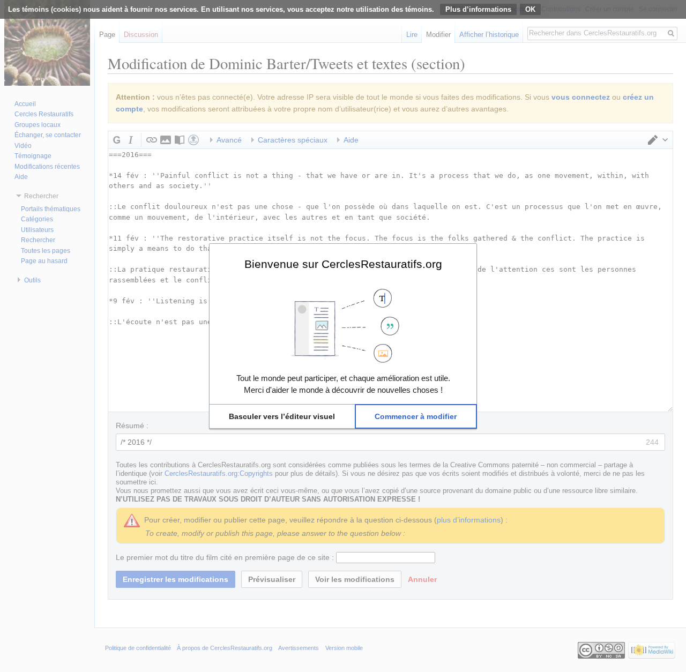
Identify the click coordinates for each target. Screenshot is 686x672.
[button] (282, 416)
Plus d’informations (478, 9)
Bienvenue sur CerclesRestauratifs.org (343, 264)
